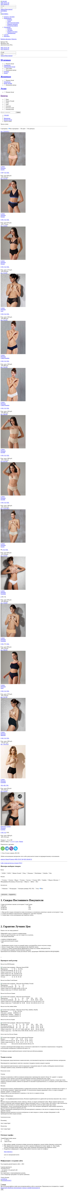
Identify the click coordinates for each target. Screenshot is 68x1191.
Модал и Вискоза (53, 880)
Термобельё (7, 65)
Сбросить (14, 39)
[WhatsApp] (3, 848)
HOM (3, 873)
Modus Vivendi (10, 101)
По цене (23, 128)
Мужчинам (6, 60)
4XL (4, 785)
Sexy (37, 888)
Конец (21, 841)
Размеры (9, 19)
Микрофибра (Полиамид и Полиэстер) (12, 881)
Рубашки (6, 71)
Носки (6, 73)
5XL (7, 785)
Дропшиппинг (11, 33)
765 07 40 (5, 3)
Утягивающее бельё (9, 66)
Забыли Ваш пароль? (7, 9)
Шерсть (27, 881)
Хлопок (4, 880)
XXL (7, 172)
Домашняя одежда (11, 70)
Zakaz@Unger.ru (9, 859)
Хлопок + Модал (13, 880)
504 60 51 (5, 4)
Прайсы (9, 28)
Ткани (9, 21)
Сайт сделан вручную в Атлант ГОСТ (11, 863)
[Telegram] (7, 848)
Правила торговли (12, 24)
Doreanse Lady (10, 107)
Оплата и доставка (9, 16)
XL (5, 172)
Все (51, 873)
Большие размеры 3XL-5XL (26, 888)
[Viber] (11, 848)
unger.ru (3, 859)
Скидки (6, 34)
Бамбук (44, 880)
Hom (7, 99)
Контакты (7, 36)
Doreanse (8, 106)
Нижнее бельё (10, 63)
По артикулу (31, 128)
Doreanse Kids (10, 109)
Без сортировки (14, 128)
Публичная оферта (12, 25)
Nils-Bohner (38, 873)
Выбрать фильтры (6, 39)
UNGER (6, 115)
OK (2, 1189)
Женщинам (6, 77)
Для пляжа (9, 68)
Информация (7, 18)
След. (16, 841)
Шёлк (32, 881)
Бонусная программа (13, 22)
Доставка (10, 30)
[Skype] (16, 848)
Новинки (5, 888)
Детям (3, 88)
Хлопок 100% (36, 880)
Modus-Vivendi (17, 873)
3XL (2, 785)
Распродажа (13, 888)
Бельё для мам (8, 83)
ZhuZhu (45, 873)
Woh (7, 104)
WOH (9, 873)
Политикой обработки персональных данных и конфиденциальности (20, 1188)
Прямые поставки (12, 31)
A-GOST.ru (4, 1179)
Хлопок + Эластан (25, 880)
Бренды (4, 96)
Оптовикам (7, 27)
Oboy (7, 102)
